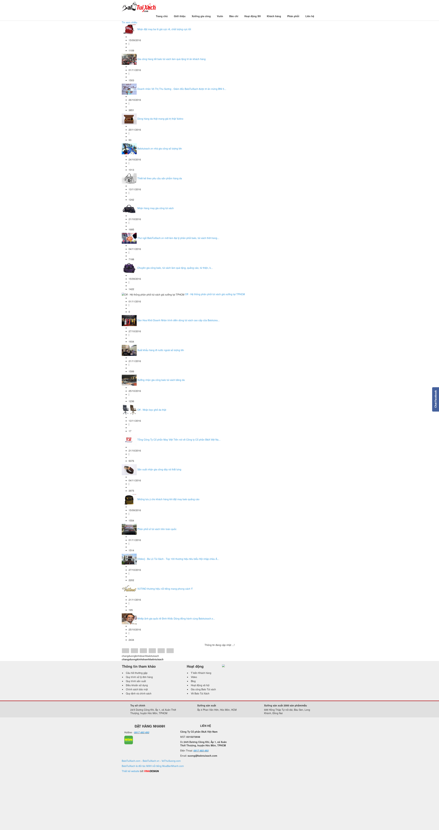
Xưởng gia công (201, 16)
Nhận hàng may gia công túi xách (155, 208)
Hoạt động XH (252, 16)
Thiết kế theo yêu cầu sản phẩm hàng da (159, 178)
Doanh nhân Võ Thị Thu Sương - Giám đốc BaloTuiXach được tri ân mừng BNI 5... (181, 89)
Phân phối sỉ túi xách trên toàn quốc (156, 529)
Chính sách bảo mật (137, 689)
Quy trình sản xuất (136, 681)
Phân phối (293, 16)
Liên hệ (309, 16)
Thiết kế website (130, 771)
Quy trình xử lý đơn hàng (139, 677)
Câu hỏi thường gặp (136, 673)
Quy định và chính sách (138, 693)
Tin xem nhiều (129, 22)
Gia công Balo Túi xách (203, 689)
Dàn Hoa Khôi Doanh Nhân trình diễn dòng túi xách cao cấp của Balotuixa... (178, 320)
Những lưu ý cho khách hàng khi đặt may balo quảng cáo (168, 499)
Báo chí (233, 16)
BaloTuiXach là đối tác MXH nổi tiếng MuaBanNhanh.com (153, 766)
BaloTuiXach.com (131, 760)
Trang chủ (162, 16)
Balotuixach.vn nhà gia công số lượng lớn (159, 148)
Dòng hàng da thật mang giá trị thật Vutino (160, 118)
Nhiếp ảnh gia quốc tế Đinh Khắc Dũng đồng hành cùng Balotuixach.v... (176, 618)
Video (194, 677)
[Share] (125, 651)
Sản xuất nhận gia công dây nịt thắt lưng (159, 469)
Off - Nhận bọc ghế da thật (151, 409)
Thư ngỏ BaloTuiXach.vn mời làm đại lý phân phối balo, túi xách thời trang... (178, 238)
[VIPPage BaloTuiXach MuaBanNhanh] (128, 739)
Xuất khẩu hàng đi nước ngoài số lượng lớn (160, 350)
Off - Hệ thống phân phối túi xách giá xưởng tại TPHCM (215, 294)
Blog (193, 681)
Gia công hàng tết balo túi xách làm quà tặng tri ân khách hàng (171, 59)
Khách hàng (274, 16)
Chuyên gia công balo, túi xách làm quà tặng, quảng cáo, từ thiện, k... (175, 267)
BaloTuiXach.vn (151, 760)
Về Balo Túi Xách (200, 693)
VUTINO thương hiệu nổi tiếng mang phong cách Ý (165, 588)
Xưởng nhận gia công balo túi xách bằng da (161, 380)
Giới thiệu (180, 16)
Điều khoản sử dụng (137, 685)
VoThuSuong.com (171, 760)
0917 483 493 (141, 732)
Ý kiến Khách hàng (201, 673)
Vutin (220, 16)
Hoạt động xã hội (200, 685)
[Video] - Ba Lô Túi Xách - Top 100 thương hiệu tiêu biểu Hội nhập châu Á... (178, 559)
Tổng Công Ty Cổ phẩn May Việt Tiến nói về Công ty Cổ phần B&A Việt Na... (179, 439)
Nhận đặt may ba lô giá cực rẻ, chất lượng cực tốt (164, 29)
